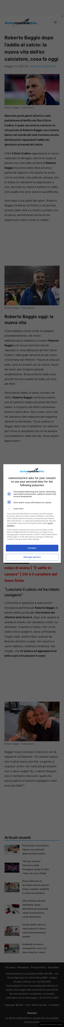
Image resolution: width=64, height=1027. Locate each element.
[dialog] (32, 513)
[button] (32, 509)
